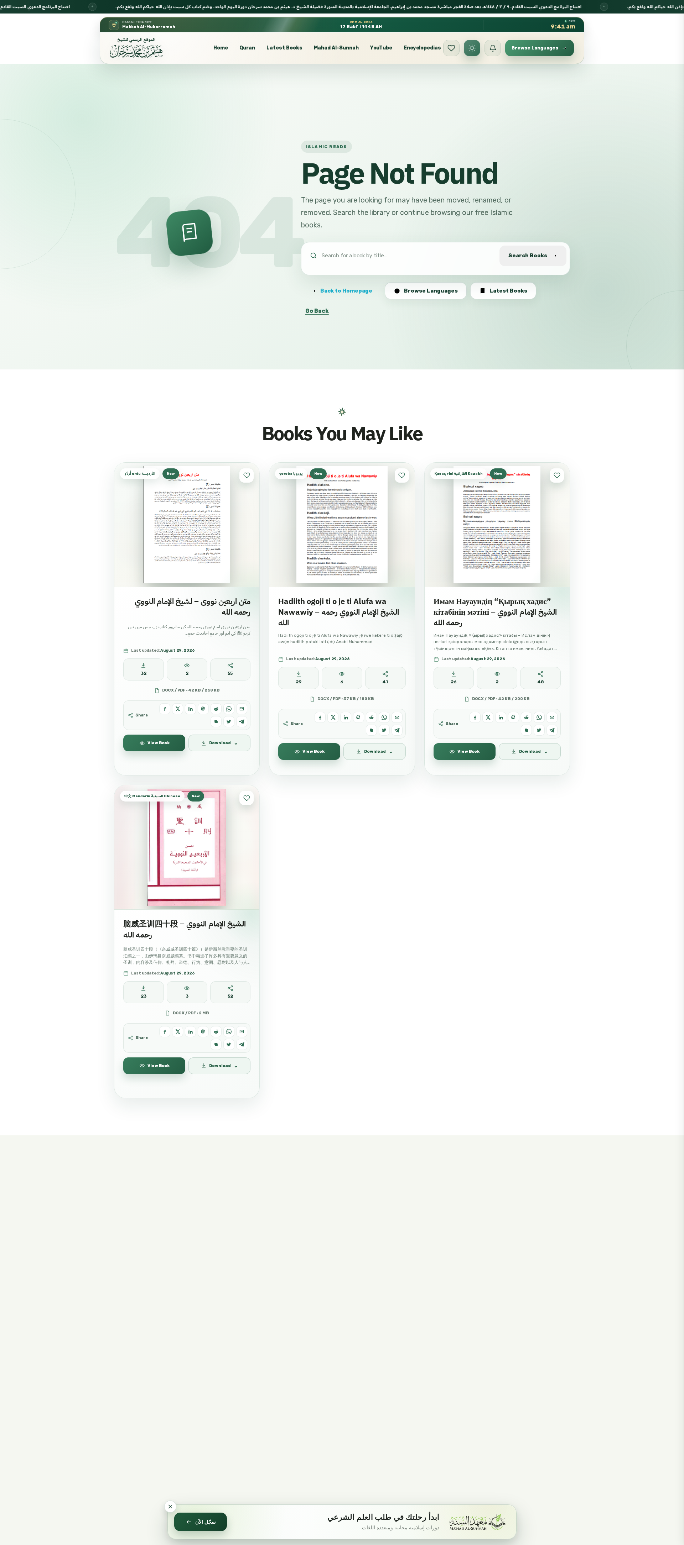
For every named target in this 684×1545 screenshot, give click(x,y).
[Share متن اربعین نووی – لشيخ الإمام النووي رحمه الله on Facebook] (164, 708)
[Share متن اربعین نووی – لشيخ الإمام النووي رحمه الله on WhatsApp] (228, 708)
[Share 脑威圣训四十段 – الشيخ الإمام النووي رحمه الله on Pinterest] (203, 1031)
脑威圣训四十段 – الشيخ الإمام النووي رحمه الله (184, 929)
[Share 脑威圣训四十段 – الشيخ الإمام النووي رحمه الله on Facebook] (164, 1031)
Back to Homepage (346, 291)
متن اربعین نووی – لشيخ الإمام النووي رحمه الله (192, 606)
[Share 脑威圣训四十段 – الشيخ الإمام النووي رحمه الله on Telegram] (241, 1044)
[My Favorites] (451, 48)
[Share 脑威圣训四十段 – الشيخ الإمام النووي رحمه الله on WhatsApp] (228, 1031)
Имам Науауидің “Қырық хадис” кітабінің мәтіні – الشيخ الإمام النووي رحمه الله (495, 612)
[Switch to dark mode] (472, 48)
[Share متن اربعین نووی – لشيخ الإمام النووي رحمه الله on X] (177, 708)
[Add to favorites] (246, 475)
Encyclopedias (422, 48)
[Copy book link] (216, 721)
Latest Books (284, 48)
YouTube (381, 48)
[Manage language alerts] (492, 48)
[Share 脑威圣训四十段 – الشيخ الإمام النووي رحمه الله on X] (177, 1031)
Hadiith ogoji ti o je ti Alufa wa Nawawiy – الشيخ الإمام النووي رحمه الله (338, 612)
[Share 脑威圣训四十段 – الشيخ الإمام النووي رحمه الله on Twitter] (228, 1044)
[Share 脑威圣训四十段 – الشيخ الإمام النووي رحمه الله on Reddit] (216, 1031)
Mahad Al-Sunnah (336, 48)
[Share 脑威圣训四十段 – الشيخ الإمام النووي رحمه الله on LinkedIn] (190, 1031)
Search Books (527, 255)
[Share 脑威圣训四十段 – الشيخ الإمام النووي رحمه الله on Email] (241, 1031)
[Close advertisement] (170, 1507)
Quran (247, 48)
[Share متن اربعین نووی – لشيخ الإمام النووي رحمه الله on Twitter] (228, 721)
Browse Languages (431, 291)
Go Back (317, 311)
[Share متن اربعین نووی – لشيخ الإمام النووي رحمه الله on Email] (241, 708)
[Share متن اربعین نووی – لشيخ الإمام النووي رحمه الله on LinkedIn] (190, 708)
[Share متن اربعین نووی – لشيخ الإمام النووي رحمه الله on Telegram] (241, 721)
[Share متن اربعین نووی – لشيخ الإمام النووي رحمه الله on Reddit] (216, 708)
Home (220, 48)
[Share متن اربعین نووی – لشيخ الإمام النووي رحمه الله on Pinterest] (203, 708)
